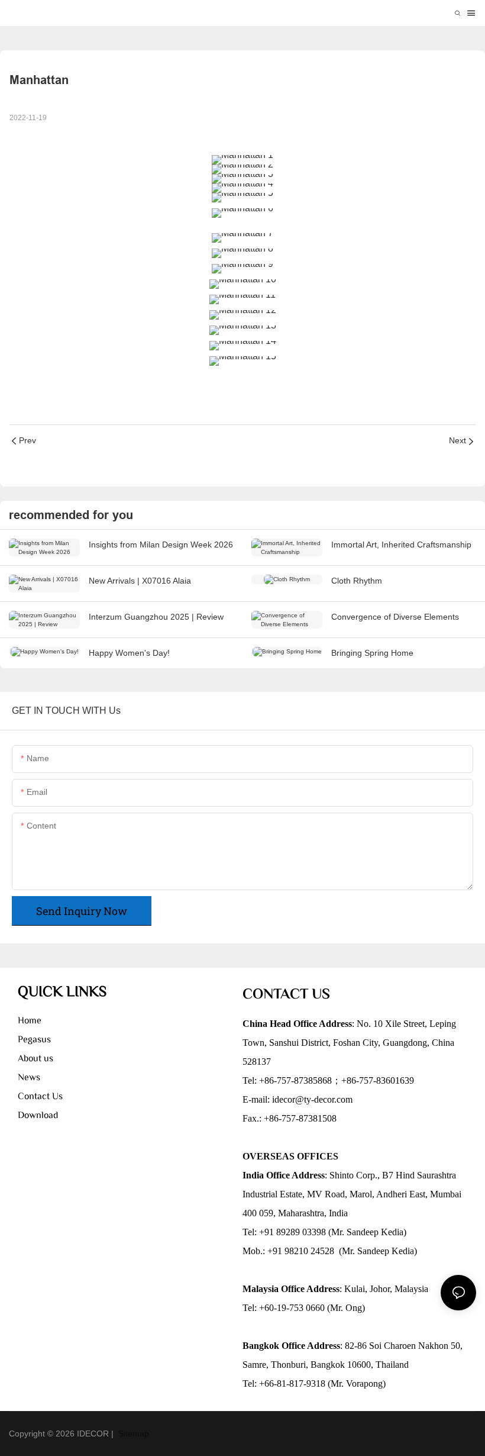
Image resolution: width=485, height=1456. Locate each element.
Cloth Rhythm (356, 580)
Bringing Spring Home (372, 653)
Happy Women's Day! (129, 653)
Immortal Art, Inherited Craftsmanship (401, 544)
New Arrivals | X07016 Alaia (140, 580)
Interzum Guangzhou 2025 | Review (156, 616)
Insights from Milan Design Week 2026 (161, 544)
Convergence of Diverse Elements (395, 616)
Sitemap (132, 1433)
